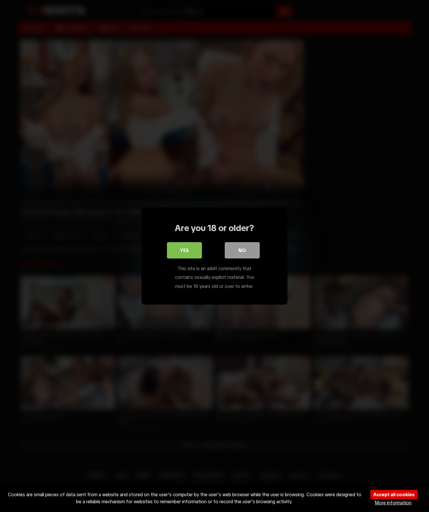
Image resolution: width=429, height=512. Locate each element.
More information (393, 502)
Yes (184, 250)
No (242, 250)
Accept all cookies (394, 494)
